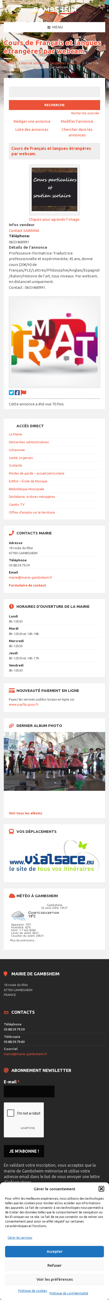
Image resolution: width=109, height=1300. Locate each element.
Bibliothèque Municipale (26, 489)
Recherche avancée (85, 113)
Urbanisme (17, 450)
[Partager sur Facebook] (17, 392)
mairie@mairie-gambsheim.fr (30, 577)
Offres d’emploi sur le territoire (32, 512)
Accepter (55, 1251)
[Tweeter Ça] (11, 392)
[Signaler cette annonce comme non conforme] (23, 392)
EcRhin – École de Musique (28, 481)
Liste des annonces (31, 129)
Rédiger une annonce (31, 121)
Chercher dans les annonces (77, 132)
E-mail (12, 1082)
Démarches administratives (29, 442)
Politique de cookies (32, 1290)
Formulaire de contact (27, 585)
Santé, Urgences (21, 457)
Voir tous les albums (25, 813)
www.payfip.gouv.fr (24, 704)
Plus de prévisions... (23, 940)
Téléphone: (19, 236)
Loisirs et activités (32, 63)
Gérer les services (20, 1237)
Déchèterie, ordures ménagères (32, 496)
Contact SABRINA (24, 230)
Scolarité (15, 465)
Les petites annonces (65, 63)
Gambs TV (17, 504)
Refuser (54, 1265)
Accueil (9, 63)
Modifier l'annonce (77, 121)
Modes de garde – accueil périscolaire (36, 473)
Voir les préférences (55, 1279)
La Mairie (15, 434)
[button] (101, 1188)
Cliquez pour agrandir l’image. (54, 219)
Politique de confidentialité (68, 1293)
